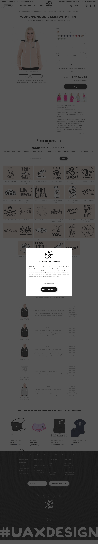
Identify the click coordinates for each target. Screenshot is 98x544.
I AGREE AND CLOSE (49, 289)
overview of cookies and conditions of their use (49, 276)
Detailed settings (49, 283)
